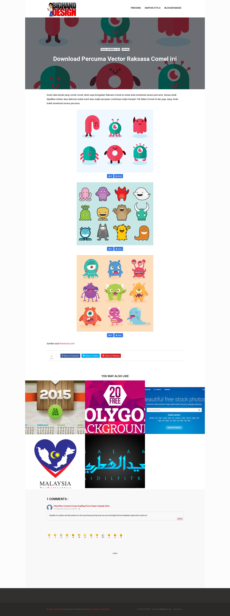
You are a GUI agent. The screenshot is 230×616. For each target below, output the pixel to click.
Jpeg (119, 176)
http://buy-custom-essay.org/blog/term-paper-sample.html (81, 506)
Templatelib (104, 609)
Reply (180, 519)
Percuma (136, 8)
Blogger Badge (172, 8)
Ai (111, 176)
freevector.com (67, 343)
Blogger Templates (54, 609)
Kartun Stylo (153, 8)
